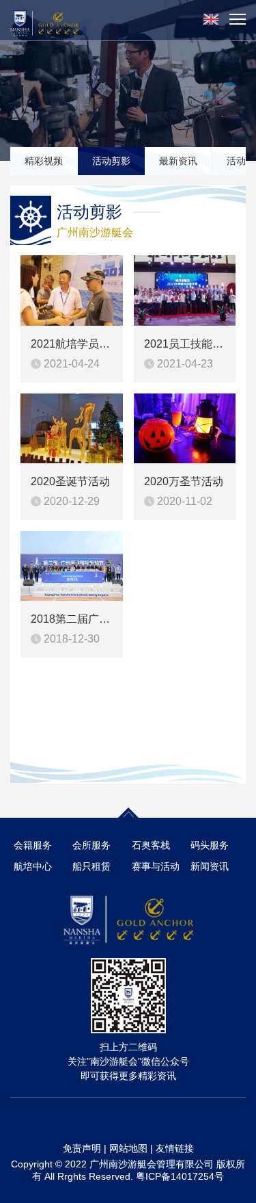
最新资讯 (178, 160)
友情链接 (175, 1148)
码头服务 (209, 845)
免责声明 (82, 1148)
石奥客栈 (151, 845)
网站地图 (128, 1148)
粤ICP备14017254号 (180, 1176)
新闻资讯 (209, 866)
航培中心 (33, 866)
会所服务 (91, 845)
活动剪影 (111, 160)
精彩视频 (44, 160)
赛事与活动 (156, 866)
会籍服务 (33, 845)
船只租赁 (91, 866)
